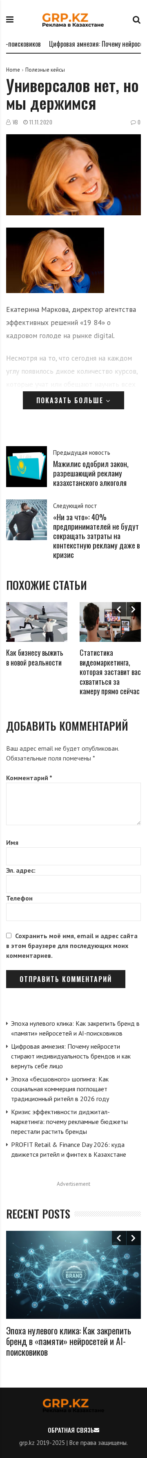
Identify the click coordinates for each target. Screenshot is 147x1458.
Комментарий (29, 778)
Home (13, 69)
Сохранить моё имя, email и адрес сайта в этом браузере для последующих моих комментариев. (72, 945)
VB (15, 122)
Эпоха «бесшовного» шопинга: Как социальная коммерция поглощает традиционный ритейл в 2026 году (60, 1089)
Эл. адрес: (21, 870)
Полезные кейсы (45, 69)
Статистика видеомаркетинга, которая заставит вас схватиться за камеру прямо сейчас (110, 671)
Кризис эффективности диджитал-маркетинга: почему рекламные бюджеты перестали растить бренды (69, 1121)
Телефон (19, 898)
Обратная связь (71, 1429)
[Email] (96, 1430)
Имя (12, 842)
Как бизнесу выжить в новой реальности (34, 657)
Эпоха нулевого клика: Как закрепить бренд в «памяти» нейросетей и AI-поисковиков (68, 1341)
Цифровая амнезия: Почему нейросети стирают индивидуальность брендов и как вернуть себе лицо (71, 1056)
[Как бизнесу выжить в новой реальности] (36, 622)
